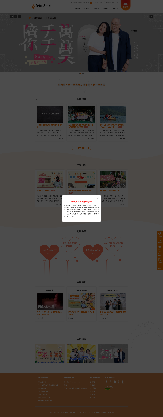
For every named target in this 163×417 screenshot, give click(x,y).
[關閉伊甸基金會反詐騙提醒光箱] (98, 198)
